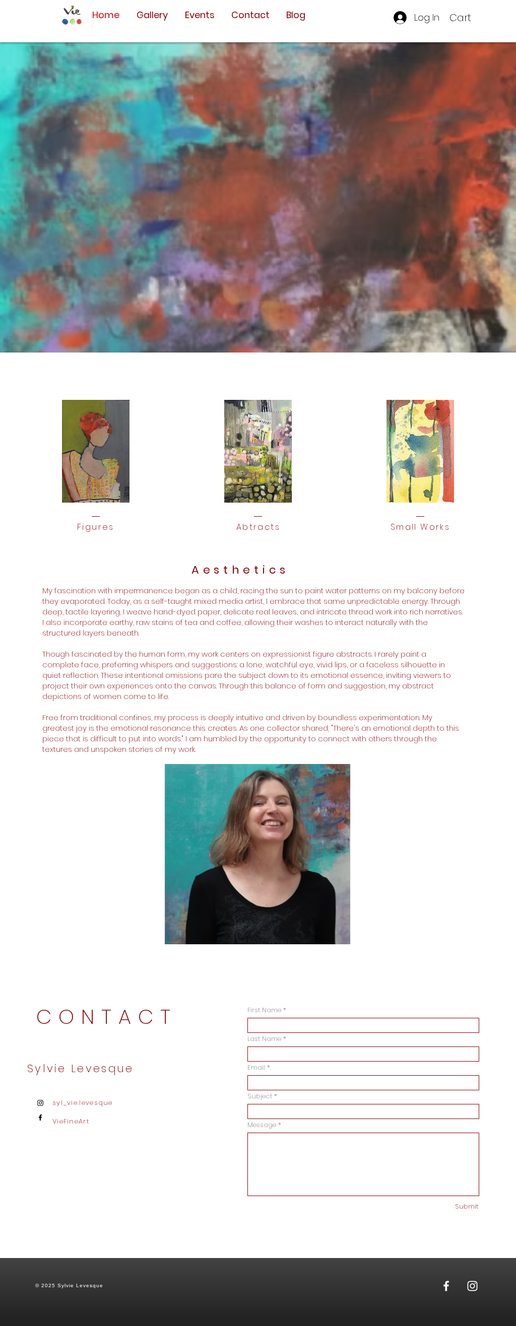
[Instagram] (40, 1103)
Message (261, 1125)
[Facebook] (40, 1117)
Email (256, 1067)
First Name (264, 1010)
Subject (259, 1096)
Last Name (264, 1038)
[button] (467, 18)
